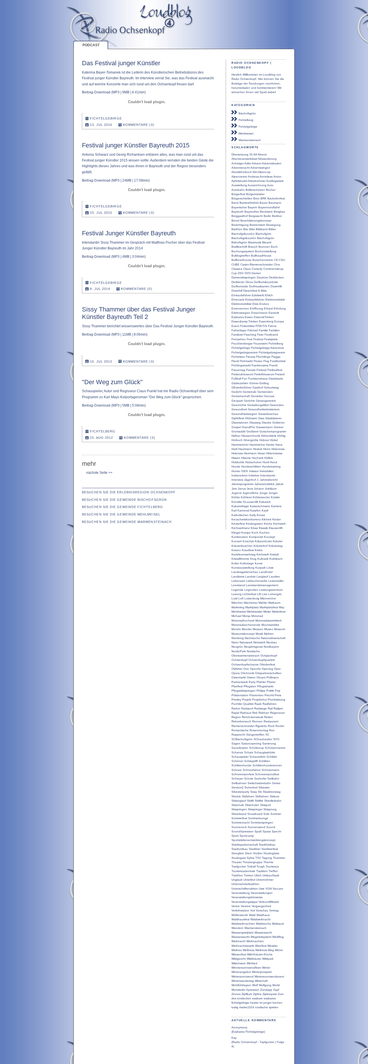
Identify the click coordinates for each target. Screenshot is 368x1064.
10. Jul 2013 (101, 361)
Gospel (236, 427)
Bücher (270, 189)
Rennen (257, 721)
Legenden (251, 589)
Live (264, 594)
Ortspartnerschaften (268, 673)
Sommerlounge (258, 818)
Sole (266, 813)
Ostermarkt (238, 677)
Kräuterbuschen (242, 545)
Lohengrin (275, 594)
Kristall (274, 554)
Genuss (269, 396)
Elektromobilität (241, 303)
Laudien (274, 576)
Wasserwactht (240, 936)
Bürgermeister (255, 194)
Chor (277, 264)
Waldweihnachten (243, 923)
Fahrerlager (239, 330)
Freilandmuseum (242, 374)
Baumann (275, 202)
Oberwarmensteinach (245, 655)
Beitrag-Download (96, 92)
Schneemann (270, 769)
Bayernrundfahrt (269, 207)
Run (272, 730)
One (246, 668)
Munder (247, 629)
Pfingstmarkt (265, 686)
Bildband (262, 229)
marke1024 (246, 1007)
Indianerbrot (239, 475)
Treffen (273, 871)
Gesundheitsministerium (263, 409)
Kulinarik (263, 558)
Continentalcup (273, 268)
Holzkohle (237, 462)
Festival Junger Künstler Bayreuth (129, 233)
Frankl (273, 365)
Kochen (264, 532)
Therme (268, 862)
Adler (247, 163)
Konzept (269, 536)
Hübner (264, 440)
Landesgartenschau (244, 572)
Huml (265, 462)
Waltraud (278, 923)
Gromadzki (238, 431)
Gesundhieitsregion (244, 413)
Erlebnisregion (240, 312)
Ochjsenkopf (268, 655)
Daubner (262, 277)
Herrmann (250, 453)
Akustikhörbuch (241, 172)
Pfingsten (250, 686)
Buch (274, 246)
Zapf (276, 989)
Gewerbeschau (268, 413)
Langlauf (262, 576)
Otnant (261, 677)
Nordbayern (271, 646)
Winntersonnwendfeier (246, 967)
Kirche (268, 523)
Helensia (237, 453)
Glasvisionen (239, 422)
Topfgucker (238, 866)
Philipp (260, 690)
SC (267, 734)
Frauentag (238, 370)
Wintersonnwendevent (269, 976)
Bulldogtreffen (240, 255)
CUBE (235, 264)
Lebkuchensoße (256, 580)
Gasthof (257, 387)
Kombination (239, 536)
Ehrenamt (237, 299)
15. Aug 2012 (101, 437)
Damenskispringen (243, 277)
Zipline (257, 994)
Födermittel (247, 326)
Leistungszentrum (271, 589)
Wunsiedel (238, 989)
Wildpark (267, 958)
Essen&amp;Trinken (244, 321)
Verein (235, 906)
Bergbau (279, 211)
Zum (280, 994)
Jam (234, 488)
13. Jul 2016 (101, 124)
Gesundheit (239, 409)
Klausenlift (276, 528)
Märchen (237, 602)
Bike (252, 229)
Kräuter (278, 541)
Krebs (258, 550)
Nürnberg (237, 638)
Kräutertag (276, 545)
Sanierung (269, 743)
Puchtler (236, 703)
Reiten (268, 717)
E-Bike (262, 290)
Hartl (234, 449)
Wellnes (236, 950)
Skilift (250, 800)
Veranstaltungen (262, 892)
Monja (246, 615)
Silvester (264, 787)
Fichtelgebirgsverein (244, 352)
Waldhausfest (240, 919)
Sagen (235, 743)
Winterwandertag (242, 980)
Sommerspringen (262, 822)
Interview (237, 479)
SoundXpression (242, 831)
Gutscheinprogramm (272, 431)
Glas (261, 418)
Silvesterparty (240, 791)
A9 (255, 154)
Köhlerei (246, 497)
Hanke (270, 444)
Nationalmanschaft (273, 638)
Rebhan (263, 712)
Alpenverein (239, 176)
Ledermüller (276, 580)
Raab (258, 703)
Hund (273, 462)
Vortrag (274, 910)
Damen (256, 273)
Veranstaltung (240, 892)
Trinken (249, 875)
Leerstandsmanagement (262, 585)
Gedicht (236, 391)
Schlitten (264, 761)
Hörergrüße (251, 440)
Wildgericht (238, 958)
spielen (273, 1007)
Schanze (237, 752)
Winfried (252, 963)
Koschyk (248, 541)
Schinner (237, 761)
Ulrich (258, 875)
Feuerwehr (261, 343)
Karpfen (255, 510)
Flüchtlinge (263, 356)
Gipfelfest (237, 418)
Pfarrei (271, 682)
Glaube (266, 422)
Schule (248, 778)
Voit (252, 910)
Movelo (236, 629)
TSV (258, 857)
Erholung (280, 308)
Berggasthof (239, 216)
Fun (244, 378)
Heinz (267, 449)
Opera (235, 673)
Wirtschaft (261, 980)
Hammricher (257, 444)
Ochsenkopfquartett (261, 659)
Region (236, 717)
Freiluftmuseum (264, 374)
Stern (248, 853)
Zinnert (236, 994)
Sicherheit (251, 787)
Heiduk (257, 449)
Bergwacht (256, 216)
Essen (249, 317)
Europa (279, 321)
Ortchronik (247, 673)
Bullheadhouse (241, 259)
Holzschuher (253, 462)
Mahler (262, 602)
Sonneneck (239, 827)
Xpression (252, 989)
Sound (270, 827)
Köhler (235, 497)
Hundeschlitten (251, 466)
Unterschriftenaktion (244, 888)
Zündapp (266, 989)
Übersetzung (239, 154)
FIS (264, 326)
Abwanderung (267, 158)
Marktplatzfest (269, 607)
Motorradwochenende (245, 624)
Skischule (237, 805)
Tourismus (272, 866)
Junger (273, 493)
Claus (247, 268)
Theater (236, 862)
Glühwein (251, 418)
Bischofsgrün (246, 113)
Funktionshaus (258, 378)
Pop (277, 690)
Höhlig (281, 435)
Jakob (279, 484)
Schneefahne (252, 769)
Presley (236, 699)
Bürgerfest (238, 194)
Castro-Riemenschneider (256, 264)
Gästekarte (276, 378)
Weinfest (261, 945)
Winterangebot (241, 971)
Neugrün (237, 646)
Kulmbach (276, 558)
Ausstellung (239, 185)
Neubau (271, 642)
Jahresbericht (269, 479)
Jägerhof (250, 479)
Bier (245, 229)
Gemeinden (265, 391)
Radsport (247, 708)
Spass (266, 831)
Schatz (248, 752)
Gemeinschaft (240, 396)
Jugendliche (250, 493)
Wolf (255, 985)
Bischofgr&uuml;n (243, 233)
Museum (279, 629)
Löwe (270, 567)
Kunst (258, 563)
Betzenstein (257, 224)
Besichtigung (240, 224)
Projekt (246, 699)
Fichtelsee (238, 356)
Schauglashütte (264, 752)
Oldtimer (236, 668)
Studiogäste (271, 853)
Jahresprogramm (242, 484)
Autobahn (238, 189)
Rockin (279, 726)
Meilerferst (278, 611)
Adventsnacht (240, 167)
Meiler (267, 611)
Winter (266, 967)
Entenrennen (240, 308)
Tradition (262, 871)
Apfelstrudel (239, 180)
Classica (236, 268)
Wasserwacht (263, 932)
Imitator (254, 471)
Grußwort (252, 431)
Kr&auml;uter (263, 541)
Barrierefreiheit (249, 202)
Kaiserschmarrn (260, 506)
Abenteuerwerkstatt (244, 158)
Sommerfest (239, 818)
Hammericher (240, 444)
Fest (249, 339)
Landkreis (237, 576)
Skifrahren (262, 796)
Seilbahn (273, 778)
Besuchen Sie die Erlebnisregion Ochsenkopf (129, 492)
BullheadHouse (261, 255)
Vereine (246, 906)
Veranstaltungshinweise (247, 897)
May (281, 607)
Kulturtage (247, 563)
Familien (274, 330)
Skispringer (255, 809)
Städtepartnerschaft (244, 844)
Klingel (235, 532)
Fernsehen (238, 339)
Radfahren (269, 703)
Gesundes (276, 405)
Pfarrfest (237, 686)
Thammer (279, 857)
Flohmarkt (246, 361)
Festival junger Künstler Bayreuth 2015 (135, 145)
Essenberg (266, 321)
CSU (282, 259)
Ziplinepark (269, 994)
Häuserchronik (250, 435)
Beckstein (266, 211)
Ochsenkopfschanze (245, 664)
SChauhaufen (263, 739)
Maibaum (274, 602)
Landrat (250, 576)
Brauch (253, 246)
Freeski (251, 370)
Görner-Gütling (259, 383)
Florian (258, 361)
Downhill (236, 290)
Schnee (236, 769)
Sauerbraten (239, 747)
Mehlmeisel (245, 133)
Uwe (261, 888)
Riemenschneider (242, 726)
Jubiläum (271, 488)
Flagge (276, 356)
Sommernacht (240, 822)
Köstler (275, 497)
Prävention (256, 695)
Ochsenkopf (239, 659)
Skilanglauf (238, 800)
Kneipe (246, 532)
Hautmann (245, 449)
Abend (262, 154)
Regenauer (277, 712)
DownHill (276, 286)
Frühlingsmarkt (241, 365)
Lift (259, 594)
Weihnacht (238, 941)
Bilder (272, 229)
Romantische (240, 730)
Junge (263, 493)
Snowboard (254, 813)
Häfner (235, 435)
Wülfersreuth (239, 915)
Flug (266, 361)
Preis (278, 695)
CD (276, 259)
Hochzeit (257, 457)
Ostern (251, 677)
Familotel (237, 334)
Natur (235, 642)
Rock (271, 726)
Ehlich (269, 295)
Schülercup (256, 747)
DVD (248, 273)
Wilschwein (238, 963)
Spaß (258, 831)
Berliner (277, 216)
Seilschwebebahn (259, 783)
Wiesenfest (238, 954)
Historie (246, 457)
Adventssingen (260, 167)
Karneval (243, 510)
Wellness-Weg (264, 950)
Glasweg (255, 422)
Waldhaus (263, 915)
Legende (237, 589)
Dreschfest (250, 290)
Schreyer (237, 778)
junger (267, 1002)
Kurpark (260, 567)
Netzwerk (259, 642)
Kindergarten (254, 523)
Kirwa (254, 528)
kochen (277, 1002)
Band (235, 202)
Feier (260, 334)
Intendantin (267, 475)
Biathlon (236, 229)
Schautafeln (258, 756)
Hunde (235, 466)
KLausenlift (250, 501)
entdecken (244, 998)
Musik (259, 633)
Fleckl (235, 361)
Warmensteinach (249, 140)
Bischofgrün (263, 233)
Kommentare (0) (138, 124)
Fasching (250, 334)
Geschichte (238, 405)
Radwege (260, 708)
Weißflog (278, 936)
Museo (268, 629)
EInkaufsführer (241, 295)
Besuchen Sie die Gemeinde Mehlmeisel (121, 514)
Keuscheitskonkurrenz (246, 519)
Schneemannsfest (267, 774)
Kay (234, 1037)
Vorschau (262, 910)
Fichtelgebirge (247, 126)
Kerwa (261, 515)
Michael (236, 615)
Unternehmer (264, 879)
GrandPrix (248, 427)
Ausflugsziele (275, 180)
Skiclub (236, 796)
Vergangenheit (261, 906)
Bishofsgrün (239, 242)
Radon (235, 708)
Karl (234, 510)
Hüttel (274, 440)
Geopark (237, 400)
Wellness (248, 950)
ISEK (244, 471)
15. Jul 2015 (101, 212)
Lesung (236, 594)
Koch (255, 532)
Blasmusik (254, 242)
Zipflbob (246, 994)
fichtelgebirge (240, 1002)
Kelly (253, 515)
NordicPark (238, 651)
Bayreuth (237, 211)
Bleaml (266, 242)
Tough (260, 866)
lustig (234, 1007)
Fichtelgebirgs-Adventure (267, 347)
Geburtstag (271, 387)
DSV (241, 273)
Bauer (264, 202)
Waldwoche (263, 923)
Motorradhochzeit (242, 620)
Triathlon (237, 875)
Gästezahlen (239, 383)
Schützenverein (275, 747)
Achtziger (237, 163)
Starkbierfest (269, 849)
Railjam (278, 708)
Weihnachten (255, 941)
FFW (259, 326)
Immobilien (267, 471)
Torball (251, 866)
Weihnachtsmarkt (242, 945)
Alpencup (264, 172)
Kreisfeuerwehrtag (243, 554)
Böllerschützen (255, 189)
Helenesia (278, 449)
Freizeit (280, 374)
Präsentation (239, 695)
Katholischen (240, 515)
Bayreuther (251, 211)
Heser (261, 453)
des (233, 998)
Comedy (257, 268)
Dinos (249, 282)
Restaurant (271, 721)
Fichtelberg (245, 120)
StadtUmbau (267, 844)
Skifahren (248, 796)
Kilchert (266, 519)
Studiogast (238, 857)
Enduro (264, 303)
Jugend (236, 493)
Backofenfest (276, 198)
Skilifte (259, 800)
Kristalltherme (240, 558)
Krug (253, 558)
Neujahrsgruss (253, 646)
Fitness (250, 356)
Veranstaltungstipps (244, 901)
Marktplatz (252, 607)
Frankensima (260, 365)
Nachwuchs (252, 638)
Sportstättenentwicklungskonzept (253, 840)
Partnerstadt (239, 682)
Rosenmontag (259, 730)
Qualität (248, 703)
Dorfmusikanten (259, 286)
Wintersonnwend (242, 976)
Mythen (269, 633)
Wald (252, 915)
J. (258, 479)
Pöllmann (273, 677)
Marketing (237, 607)
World (276, 985)
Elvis (255, 303)
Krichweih (262, 554)
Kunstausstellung (242, 567)
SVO (276, 739)
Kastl (265, 510)
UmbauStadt (270, 875)
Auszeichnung (257, 185)
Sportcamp (246, 835)
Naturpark (245, 642)
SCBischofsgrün (242, 739)
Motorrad (257, 615)
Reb (255, 712)
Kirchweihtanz (240, 528)
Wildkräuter (254, 958)
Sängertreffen (255, 734)
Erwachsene (259, 312)
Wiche (279, 950)
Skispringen (239, 809)
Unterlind (249, 879)
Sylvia (250, 857)
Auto (270, 185)
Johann (259, 488)
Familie (263, 330)
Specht (276, 831)
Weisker (272, 945)
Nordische (253, 651)
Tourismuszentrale (243, 871)
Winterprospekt (262, 971)
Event (235, 326)
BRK (263, 198)
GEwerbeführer (241, 387)
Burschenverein (262, 259)
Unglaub (237, 879)
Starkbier (254, 849)
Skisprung (270, 809)
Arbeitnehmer (257, 180)
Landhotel (266, 572)
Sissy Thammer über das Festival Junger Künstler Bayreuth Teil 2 (138, 313)
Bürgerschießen (241, 198)
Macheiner (251, 602)
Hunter (235, 471)
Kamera (276, 506)
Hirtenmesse (274, 453)
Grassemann (264, 427)
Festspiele (271, 339)
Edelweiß (258, 295)
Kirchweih (279, 523)
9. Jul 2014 (100, 288)
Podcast (91, 45)
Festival (258, 339)
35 (251, 154)
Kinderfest (238, 523)
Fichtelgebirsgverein (272, 352)
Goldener (278, 422)
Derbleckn (238, 282)
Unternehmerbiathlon (245, 884)
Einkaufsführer (254, 299)
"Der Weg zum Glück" (112, 382)
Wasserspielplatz (242, 932)
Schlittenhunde (241, 765)
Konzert (236, 541)
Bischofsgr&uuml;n (243, 238)
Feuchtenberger (242, 343)
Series (276, 783)
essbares (270, 998)
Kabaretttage (240, 506)
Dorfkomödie (239, 286)
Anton (277, 176)
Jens (250, 488)
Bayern (252, 207)
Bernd (235, 220)
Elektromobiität (275, 299)
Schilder (272, 756)
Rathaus (245, 712)
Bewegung (273, 224)
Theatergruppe (252, 862)
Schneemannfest (242, 774)
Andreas (253, 176)
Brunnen (264, 246)
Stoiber (257, 853)
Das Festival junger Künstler (121, 63)
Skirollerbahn (272, 800)
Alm (254, 172)
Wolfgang (265, 985)
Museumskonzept (243, 633)
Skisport (265, 805)
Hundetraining (271, 466)
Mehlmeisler (254, 611)
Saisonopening (251, 743)
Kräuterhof (261, 545)
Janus (242, 488)
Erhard (268, 308)
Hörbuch (237, 440)
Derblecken (276, 277)
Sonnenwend (256, 827)
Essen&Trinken (264, 317)
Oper (277, 668)
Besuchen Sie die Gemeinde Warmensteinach (127, 522)
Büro (256, 198)
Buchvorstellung (265, 251)
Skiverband (238, 813)
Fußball (236, 378)
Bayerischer (239, 207)
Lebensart (238, 580)
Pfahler (261, 682)
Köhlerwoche (261, 497)
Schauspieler (240, 756)
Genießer (257, 396)
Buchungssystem (242, 251)
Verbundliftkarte (268, 901)
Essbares (237, 317)
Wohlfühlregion (241, 985)
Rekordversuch (241, 721)
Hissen (235, 457)
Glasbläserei (273, 418)
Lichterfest (249, 594)
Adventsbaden (271, 163)
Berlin (267, 216)
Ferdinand (271, 334)
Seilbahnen (239, 783)
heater (254, 1002)
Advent (256, 163)
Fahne (272, 326)
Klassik (263, 528)
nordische (261, 1007)
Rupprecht (238, 734)
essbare (257, 998)
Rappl (235, 712)
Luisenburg (251, 598)
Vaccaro (278, 888)
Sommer (275, 813)
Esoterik (274, 312)
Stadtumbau (239, 849)
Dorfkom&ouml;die (266, 282)
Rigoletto (261, 726)
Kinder (276, 519)
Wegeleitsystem (261, 936)
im (261, 1002)
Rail (270, 708)
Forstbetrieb (278, 361)
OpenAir (255, 668)
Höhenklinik (268, 435)
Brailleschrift (239, 246)
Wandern (237, 928)
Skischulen (252, 805)
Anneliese (266, 176)
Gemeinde (249, 391)
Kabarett (265, 501)
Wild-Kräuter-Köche (260, 954)
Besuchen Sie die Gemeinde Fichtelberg (122, 507)
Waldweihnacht (260, 919)
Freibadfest (274, 370)
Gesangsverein (266, 400)
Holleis (268, 457)
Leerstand (238, 585)
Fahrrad (253, 330)
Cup (234, 273)
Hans (278, 444)
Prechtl (269, 695)
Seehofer (260, 778)
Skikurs (274, 796)
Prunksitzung (276, 699)
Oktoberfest (267, 664)
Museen (258, 629)
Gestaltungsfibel (258, 405)
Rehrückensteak (252, 717)
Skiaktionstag (272, 791)
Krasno (236, 550)
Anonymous (239, 1027)
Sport (235, 835)
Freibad (261, 370)
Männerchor (268, 598)
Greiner (278, 427)
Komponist (256, 536)
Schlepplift (251, 761)
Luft (241, 598)
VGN (268, 888)
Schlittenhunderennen (267, 765)
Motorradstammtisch (268, 620)
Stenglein (237, 853)
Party (252, 682)
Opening (267, 668)
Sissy (253, 791)
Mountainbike (270, 624)
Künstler (236, 501)
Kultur (235, 563)
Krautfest (248, 550)
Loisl (234, 598)
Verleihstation (240, 910)
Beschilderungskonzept (255, 220)
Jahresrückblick (264, 484)
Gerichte (249, 400)
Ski (260, 791)
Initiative (253, 475)
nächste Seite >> (99, 473)
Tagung (267, 857)
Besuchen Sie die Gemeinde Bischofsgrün (124, 499)
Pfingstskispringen (243, 690)
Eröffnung (256, 308)
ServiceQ (237, 787)
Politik (270, 690)
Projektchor (259, 699)
